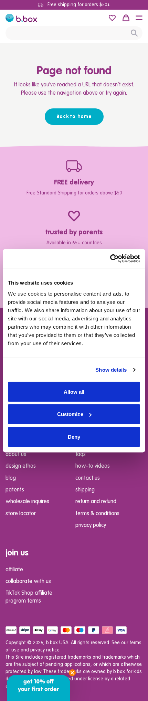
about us (16, 454)
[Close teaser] (72, 672)
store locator (21, 514)
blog (11, 478)
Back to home (74, 116)
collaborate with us (28, 581)
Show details (111, 370)
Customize (70, 414)
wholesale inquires (27, 501)
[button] (139, 18)
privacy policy (90, 525)
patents (15, 490)
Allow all (74, 391)
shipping (85, 490)
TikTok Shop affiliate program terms (29, 597)
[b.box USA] (21, 18)
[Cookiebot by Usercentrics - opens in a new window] (110, 258)
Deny (74, 436)
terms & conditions (97, 514)
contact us (87, 478)
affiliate (14, 570)
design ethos (21, 466)
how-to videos (92, 466)
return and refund (95, 501)
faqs (80, 454)
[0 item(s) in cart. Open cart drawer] (126, 18)
